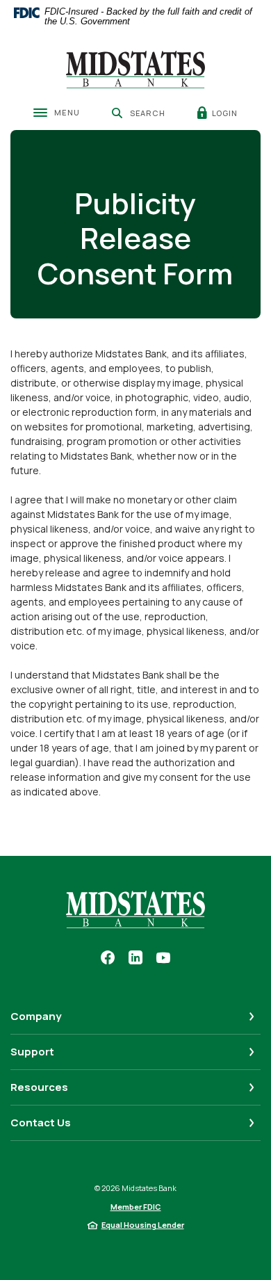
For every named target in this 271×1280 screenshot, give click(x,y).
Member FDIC (135, 1206)
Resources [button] (39, 1087)
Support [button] (32, 1051)
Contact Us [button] (40, 1122)
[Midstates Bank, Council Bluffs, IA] (135, 69)
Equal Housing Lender (142, 1225)
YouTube (163, 957)
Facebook (108, 957)
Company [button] (35, 1016)
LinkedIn (135, 957)
